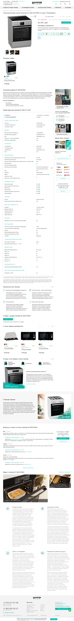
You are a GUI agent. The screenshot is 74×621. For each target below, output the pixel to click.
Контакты (42, 610)
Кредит (28, 609)
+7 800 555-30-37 (7, 4)
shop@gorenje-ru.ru (60, 603)
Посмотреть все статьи (63, 158)
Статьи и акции (55, 1)
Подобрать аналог (66, 22)
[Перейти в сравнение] (60, 4)
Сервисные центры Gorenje (32, 610)
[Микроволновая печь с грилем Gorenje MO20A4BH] (28, 336)
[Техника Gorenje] (37, 3)
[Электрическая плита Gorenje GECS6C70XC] (11, 68)
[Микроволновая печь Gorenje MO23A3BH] (45, 336)
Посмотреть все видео (64, 472)
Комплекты (58, 7)
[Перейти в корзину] (65, 4)
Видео (41, 609)
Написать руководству (63, 608)
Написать (63, 191)
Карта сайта (57, 615)
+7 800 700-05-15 (21, 1)
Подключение (29, 606)
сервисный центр (27, 464)
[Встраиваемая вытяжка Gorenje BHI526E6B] (11, 336)
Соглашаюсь (53, 619)
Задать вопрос (63, 438)
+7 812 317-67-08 (7, 3)
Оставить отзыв (8, 319)
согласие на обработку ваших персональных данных (26, 619)
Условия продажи (30, 607)
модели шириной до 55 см (16, 439)
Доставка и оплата (30, 605)
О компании (42, 605)
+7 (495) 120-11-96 (63, 187)
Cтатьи (41, 606)
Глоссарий (42, 607)
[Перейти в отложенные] (56, 4)
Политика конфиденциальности (32, 615)
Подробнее (63, 178)
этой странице (28, 451)
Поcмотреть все (63, 441)
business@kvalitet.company (62, 606)
